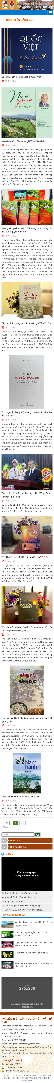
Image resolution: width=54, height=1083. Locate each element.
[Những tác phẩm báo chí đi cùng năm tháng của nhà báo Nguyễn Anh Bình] (27, 207)
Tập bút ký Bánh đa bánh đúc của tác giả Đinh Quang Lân (27, 720)
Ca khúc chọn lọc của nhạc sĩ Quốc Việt (21, 77)
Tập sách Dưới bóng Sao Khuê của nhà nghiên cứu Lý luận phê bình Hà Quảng (27, 629)
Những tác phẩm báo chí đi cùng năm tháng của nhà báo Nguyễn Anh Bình (27, 230)
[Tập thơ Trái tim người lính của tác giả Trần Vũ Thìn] (27, 301)
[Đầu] (6, 823)
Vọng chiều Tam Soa (14, 901)
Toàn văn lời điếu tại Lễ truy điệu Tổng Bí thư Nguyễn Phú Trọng (27, 495)
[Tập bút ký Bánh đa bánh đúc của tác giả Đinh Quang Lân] (27, 690)
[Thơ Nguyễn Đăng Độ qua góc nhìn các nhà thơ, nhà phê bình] (27, 382)
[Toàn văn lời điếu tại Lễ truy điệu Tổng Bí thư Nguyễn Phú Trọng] (27, 472)
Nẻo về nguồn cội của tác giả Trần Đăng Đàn (23, 141)
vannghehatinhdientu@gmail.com (24, 1043)
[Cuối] (5, 827)
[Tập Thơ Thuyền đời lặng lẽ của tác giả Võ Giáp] (27, 535)
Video (9, 854)
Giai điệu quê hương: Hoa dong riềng (22, 905)
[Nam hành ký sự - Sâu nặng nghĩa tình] (27, 773)
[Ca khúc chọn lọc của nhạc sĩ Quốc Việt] (27, 51)
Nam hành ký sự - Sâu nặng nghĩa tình (20, 796)
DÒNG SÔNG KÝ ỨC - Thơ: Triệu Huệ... (23, 910)
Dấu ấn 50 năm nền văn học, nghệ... (21, 893)
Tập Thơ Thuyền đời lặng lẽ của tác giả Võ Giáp (25, 557)
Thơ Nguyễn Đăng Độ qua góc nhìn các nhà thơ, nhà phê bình (27, 414)
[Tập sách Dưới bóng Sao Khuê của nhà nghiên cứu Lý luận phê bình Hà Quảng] (27, 605)
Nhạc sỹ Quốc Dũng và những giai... (21, 897)
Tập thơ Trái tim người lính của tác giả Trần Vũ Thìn (27, 323)
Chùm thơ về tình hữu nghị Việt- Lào (32, 953)
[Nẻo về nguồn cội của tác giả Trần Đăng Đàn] (27, 112)
